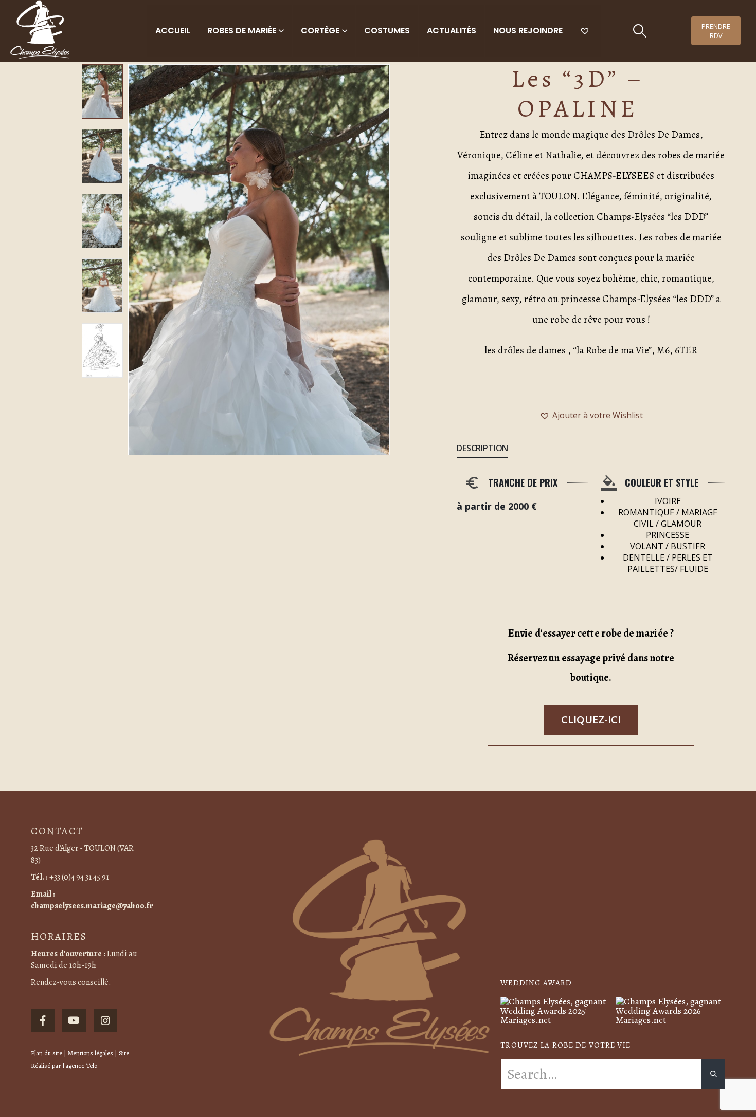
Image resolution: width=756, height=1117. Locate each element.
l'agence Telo (80, 1065)
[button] (130, 260)
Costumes (387, 30)
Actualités (451, 30)
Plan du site (46, 1053)
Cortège (320, 30)
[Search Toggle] (639, 31)
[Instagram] (105, 1020)
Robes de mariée (241, 30)
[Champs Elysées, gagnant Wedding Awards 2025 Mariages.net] (555, 1009)
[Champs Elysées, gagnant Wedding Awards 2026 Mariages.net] (670, 1009)
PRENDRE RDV (715, 31)
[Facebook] (43, 1020)
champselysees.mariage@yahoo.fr (92, 905)
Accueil (172, 30)
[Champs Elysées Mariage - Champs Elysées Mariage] (39, 29)
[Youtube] (74, 1020)
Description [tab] (482, 448)
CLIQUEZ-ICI (591, 720)
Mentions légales (90, 1053)
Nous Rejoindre (528, 30)
